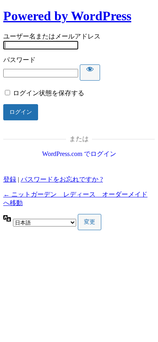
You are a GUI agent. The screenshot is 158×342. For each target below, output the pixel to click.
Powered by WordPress (67, 16)
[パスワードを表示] (90, 72)
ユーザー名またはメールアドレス (51, 36)
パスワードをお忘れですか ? (62, 179)
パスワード (19, 59)
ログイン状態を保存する (48, 93)
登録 (9, 179)
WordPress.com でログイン (79, 153)
